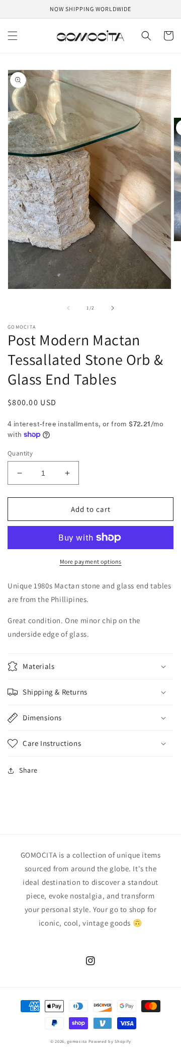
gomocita (77, 1041)
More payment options (91, 561)
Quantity (20, 453)
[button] (13, 36)
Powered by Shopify (109, 1041)
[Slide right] (113, 308)
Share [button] (28, 770)
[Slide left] (68, 308)
